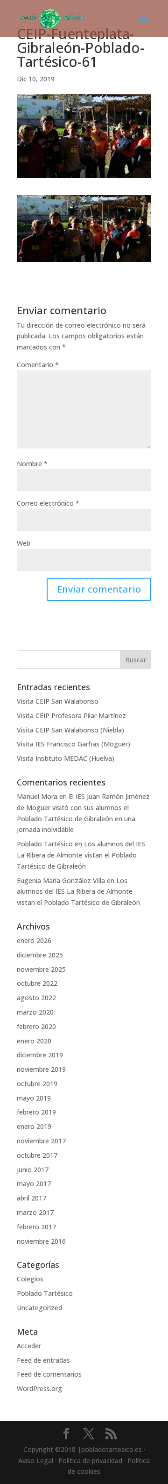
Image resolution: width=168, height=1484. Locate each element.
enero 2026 (34, 940)
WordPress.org (39, 1388)
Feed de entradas (43, 1360)
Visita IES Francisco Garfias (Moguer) (73, 743)
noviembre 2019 (41, 1069)
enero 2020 (34, 1040)
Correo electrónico (48, 503)
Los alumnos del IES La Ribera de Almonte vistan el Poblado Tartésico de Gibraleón (81, 855)
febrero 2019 (36, 1112)
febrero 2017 (36, 1226)
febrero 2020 (36, 1026)
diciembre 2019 (40, 1054)
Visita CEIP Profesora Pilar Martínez (71, 715)
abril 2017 (31, 1198)
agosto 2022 (36, 997)
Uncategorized (39, 1307)
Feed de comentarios (49, 1374)
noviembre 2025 (41, 969)
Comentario (38, 364)
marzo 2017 (35, 1212)
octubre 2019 (37, 1083)
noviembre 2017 (41, 1140)
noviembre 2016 (41, 1241)
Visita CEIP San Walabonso (57, 701)
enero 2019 (34, 1126)
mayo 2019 (34, 1098)
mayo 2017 (34, 1183)
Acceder (29, 1345)
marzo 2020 (35, 1012)
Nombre (32, 463)
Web (23, 543)
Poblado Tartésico (45, 843)
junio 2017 (33, 1169)
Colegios (30, 1278)
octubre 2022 (37, 983)
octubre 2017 (37, 1155)
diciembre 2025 (40, 954)
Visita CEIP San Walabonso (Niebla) (70, 730)
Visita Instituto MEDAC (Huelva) (65, 758)
